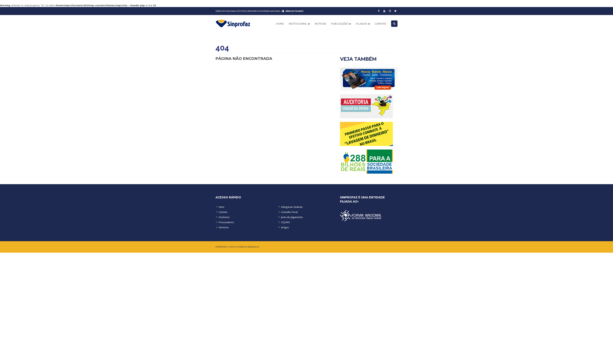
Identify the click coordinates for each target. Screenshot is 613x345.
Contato (223, 212)
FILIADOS (362, 23)
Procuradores (226, 222)
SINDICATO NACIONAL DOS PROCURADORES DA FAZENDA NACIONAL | (259, 11)
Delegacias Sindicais (292, 206)
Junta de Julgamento (292, 217)
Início (221, 206)
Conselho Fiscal (289, 212)
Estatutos (224, 217)
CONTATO (380, 23)
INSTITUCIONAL (298, 23)
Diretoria (223, 227)
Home (280, 23)
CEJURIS (285, 222)
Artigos (285, 227)
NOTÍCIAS (320, 23)
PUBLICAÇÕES (340, 23)
